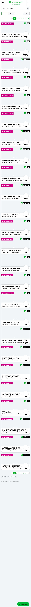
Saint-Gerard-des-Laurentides (11, 468)
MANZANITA (6, 90)
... (25, 18)
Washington (13, 234)
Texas (10, 360)
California (14, 54)
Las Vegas (5, 126)
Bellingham (5, 234)
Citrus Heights (6, 54)
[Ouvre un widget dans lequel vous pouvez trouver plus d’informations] (23, 604)
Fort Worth (5, 414)
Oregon (11, 36)
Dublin (12, 252)
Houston (4, 360)
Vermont (9, 432)
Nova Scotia (13, 108)
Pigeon (4, 450)
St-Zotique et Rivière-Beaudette (12, 72)
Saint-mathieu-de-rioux (9, 180)
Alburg (4, 432)
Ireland (17, 252)
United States (18, 36)
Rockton (4, 144)
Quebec (19, 180)
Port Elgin (5, 198)
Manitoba (12, 288)
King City (5, 36)
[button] (4, 27)
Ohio (8, 270)
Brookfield (5, 108)
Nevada (11, 126)
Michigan (10, 450)
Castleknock (6, 252)
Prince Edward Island (17, 378)
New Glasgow (6, 378)
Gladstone (5, 288)
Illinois (10, 144)
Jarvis (4, 216)
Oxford (4, 270)
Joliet (4, 324)
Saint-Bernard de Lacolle (9, 342)
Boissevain (5, 306)
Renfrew (4, 162)
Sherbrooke (5, 396)
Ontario (10, 162)
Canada (19, 108)
